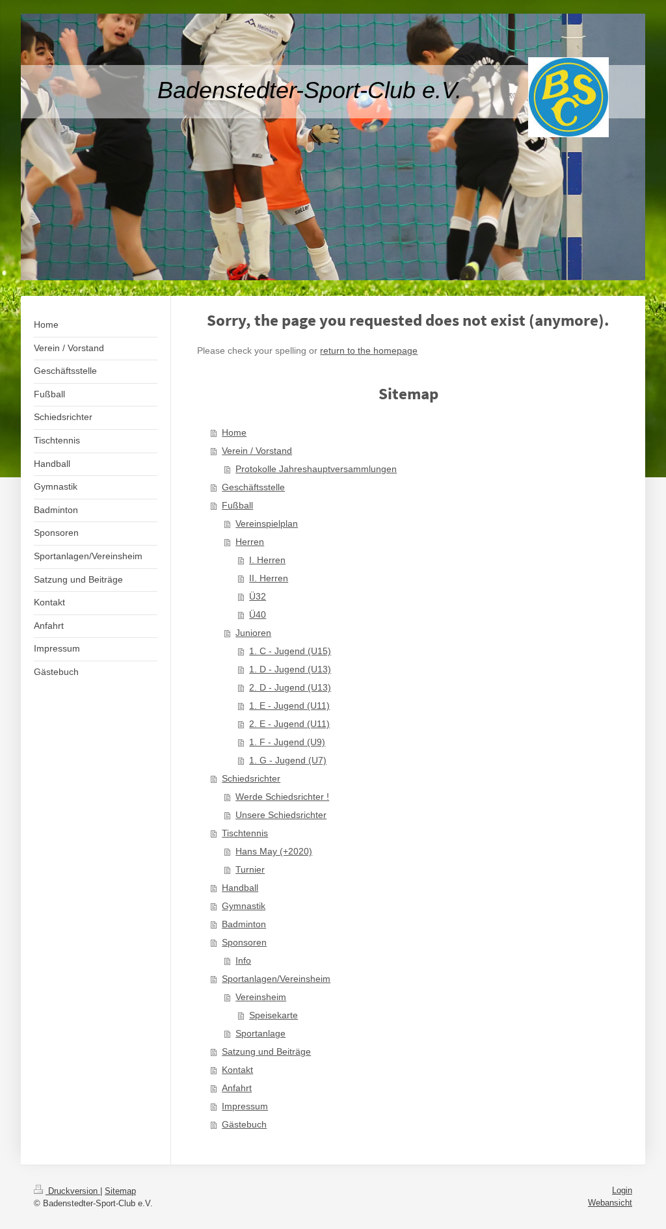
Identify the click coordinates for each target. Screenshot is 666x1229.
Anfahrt (237, 1088)
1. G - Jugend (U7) (287, 760)
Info (243, 960)
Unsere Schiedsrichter (280, 815)
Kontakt (237, 1069)
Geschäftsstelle (253, 487)
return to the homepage (369, 350)
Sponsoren (244, 942)
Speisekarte (273, 1015)
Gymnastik (243, 906)
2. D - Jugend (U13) (290, 687)
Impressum (245, 1106)
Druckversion (73, 1191)
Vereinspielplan (266, 523)
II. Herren (268, 578)
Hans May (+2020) (273, 851)
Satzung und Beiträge (266, 1051)
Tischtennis (245, 833)
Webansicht (610, 1203)
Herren (249, 541)
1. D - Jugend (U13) (290, 669)
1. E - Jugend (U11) (289, 705)
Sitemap (120, 1191)
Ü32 (257, 596)
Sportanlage (260, 1033)
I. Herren (267, 560)
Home (234, 432)
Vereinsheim (260, 997)
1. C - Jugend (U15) (290, 651)
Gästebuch (244, 1124)
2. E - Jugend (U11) (289, 724)
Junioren (253, 633)
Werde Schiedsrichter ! (282, 796)
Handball (240, 887)
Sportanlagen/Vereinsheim (276, 978)
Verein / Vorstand (257, 450)
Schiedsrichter (251, 778)
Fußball (237, 505)
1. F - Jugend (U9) (287, 742)
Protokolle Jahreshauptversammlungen (316, 469)
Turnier (250, 869)
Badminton (244, 924)
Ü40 (257, 614)
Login (622, 1190)
